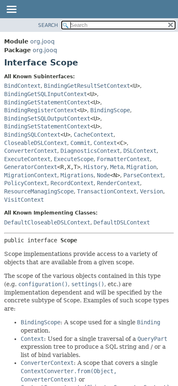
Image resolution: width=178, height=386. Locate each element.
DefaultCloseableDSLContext (47, 222)
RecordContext (72, 183)
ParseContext (143, 175)
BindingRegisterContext (40, 110)
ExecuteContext (27, 159)
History (95, 167)
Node (103, 175)
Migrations (77, 175)
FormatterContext (123, 159)
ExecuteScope (74, 159)
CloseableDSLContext (35, 143)
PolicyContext (25, 183)
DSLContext (139, 150)
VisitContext (24, 199)
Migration (141, 167)
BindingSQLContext (32, 134)
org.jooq (42, 41)
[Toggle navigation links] (11, 10)
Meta (116, 167)
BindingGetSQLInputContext (45, 94)
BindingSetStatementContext (47, 126)
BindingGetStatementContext (47, 102)
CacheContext (93, 134)
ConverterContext (30, 150)
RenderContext (118, 183)
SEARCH (48, 25)
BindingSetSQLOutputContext (47, 118)
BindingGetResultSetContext (87, 85)
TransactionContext (107, 191)
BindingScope (110, 110)
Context (105, 143)
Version (151, 191)
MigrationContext (30, 175)
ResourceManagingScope (39, 191)
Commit (80, 143)
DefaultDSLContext (122, 222)
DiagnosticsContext (90, 150)
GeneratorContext (30, 167)
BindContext (22, 85)
